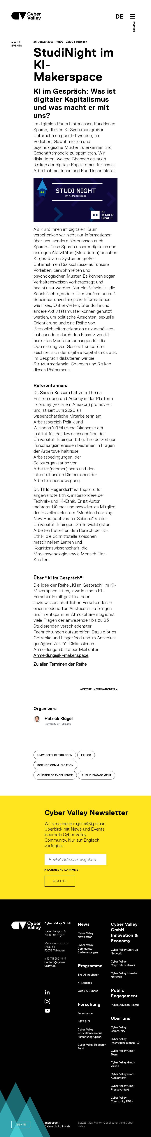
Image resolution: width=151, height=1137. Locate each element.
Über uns (120, 1018)
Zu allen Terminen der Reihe (60, 664)
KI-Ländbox (85, 982)
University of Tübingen (54, 755)
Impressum (51, 1122)
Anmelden (59, 881)
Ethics (86, 755)
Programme (90, 965)
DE (119, 16)
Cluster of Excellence (55, 775)
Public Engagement (96, 775)
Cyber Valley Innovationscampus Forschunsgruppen (90, 1033)
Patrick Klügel (59, 718)
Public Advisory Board (125, 1004)
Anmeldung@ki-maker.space (61, 655)
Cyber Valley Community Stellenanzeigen (88, 948)
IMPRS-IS (84, 1021)
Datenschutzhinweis (62, 869)
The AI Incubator (88, 974)
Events (133, 26)
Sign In (21, 1124)
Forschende (85, 1013)
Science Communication (55, 765)
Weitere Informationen (98, 689)
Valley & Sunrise (88, 990)
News (83, 924)
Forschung (89, 1004)
